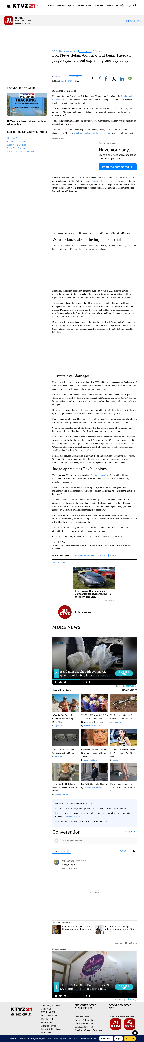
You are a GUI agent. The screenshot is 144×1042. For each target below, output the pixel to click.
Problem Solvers (85, 5)
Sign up (132, 832)
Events (109, 5)
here (106, 821)
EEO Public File (48, 1012)
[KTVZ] (24, 5)
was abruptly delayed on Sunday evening (91, 133)
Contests (99, 5)
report (132, 868)
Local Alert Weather (55, 5)
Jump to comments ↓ (61, 562)
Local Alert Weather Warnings (20, 151)
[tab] (61, 851)
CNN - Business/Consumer (83, 555)
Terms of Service (48, 1026)
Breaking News (14, 138)
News (39, 5)
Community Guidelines (51, 1005)
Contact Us (46, 1009)
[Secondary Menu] (11, 6)
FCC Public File (48, 1019)
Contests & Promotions (17, 141)
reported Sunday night (102, 181)
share (125, 868)
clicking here (74, 816)
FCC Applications (49, 1015)
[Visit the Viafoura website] (131, 943)
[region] (94, 887)
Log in (125, 832)
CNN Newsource (61, 77)
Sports (71, 5)
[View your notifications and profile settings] (134, 851)
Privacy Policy (47, 1022)
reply (64, 868)
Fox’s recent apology (100, 475)
